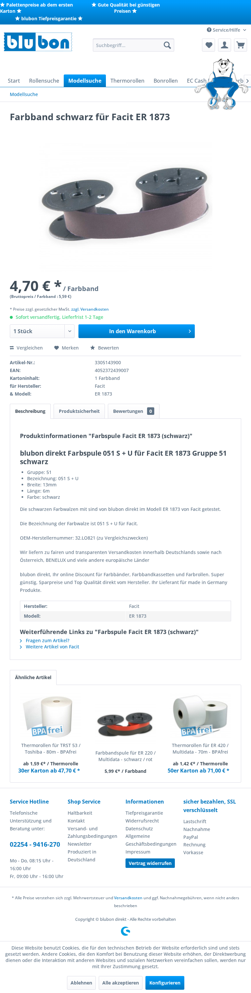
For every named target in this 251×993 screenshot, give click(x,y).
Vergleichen (29, 348)
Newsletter (80, 844)
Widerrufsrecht (142, 821)
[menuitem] (134, 45)
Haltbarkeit (80, 813)
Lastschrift (194, 821)
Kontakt (76, 821)
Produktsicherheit (79, 411)
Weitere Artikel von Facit (52, 646)
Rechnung (194, 844)
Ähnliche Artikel (33, 677)
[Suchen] (167, 45)
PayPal (190, 837)
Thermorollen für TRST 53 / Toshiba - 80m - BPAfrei (50, 748)
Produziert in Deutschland (82, 856)
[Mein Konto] (224, 45)
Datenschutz (139, 828)
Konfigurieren (164, 983)
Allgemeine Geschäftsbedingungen (151, 840)
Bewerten (108, 348)
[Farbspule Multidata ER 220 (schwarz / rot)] (125, 723)
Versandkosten (128, 898)
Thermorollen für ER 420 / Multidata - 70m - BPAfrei (200, 748)
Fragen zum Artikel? (47, 640)
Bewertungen (132, 411)
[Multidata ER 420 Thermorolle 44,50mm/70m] (200, 716)
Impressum (138, 852)
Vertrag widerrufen (150, 863)
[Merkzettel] (208, 45)
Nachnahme (196, 829)
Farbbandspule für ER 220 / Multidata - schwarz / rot (125, 756)
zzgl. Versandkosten (90, 309)
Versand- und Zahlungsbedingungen (92, 832)
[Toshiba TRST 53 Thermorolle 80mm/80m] (50, 716)
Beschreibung (30, 411)
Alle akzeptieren (120, 983)
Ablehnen (81, 983)
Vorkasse (193, 852)
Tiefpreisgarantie (144, 813)
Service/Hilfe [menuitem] (226, 30)
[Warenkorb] (240, 45)
